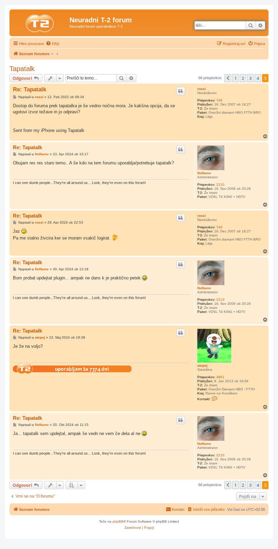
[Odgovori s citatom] (180, 91)
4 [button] (258, 78)
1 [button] (235, 78)
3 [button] (250, 78)
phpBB (118, 521)
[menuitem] (52, 44)
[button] (227, 78)
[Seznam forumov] (40, 22)
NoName (204, 173)
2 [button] (243, 78)
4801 (220, 377)
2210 (220, 184)
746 (219, 100)
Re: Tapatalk (29, 89)
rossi (201, 89)
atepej (202, 365)
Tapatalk (22, 68)
